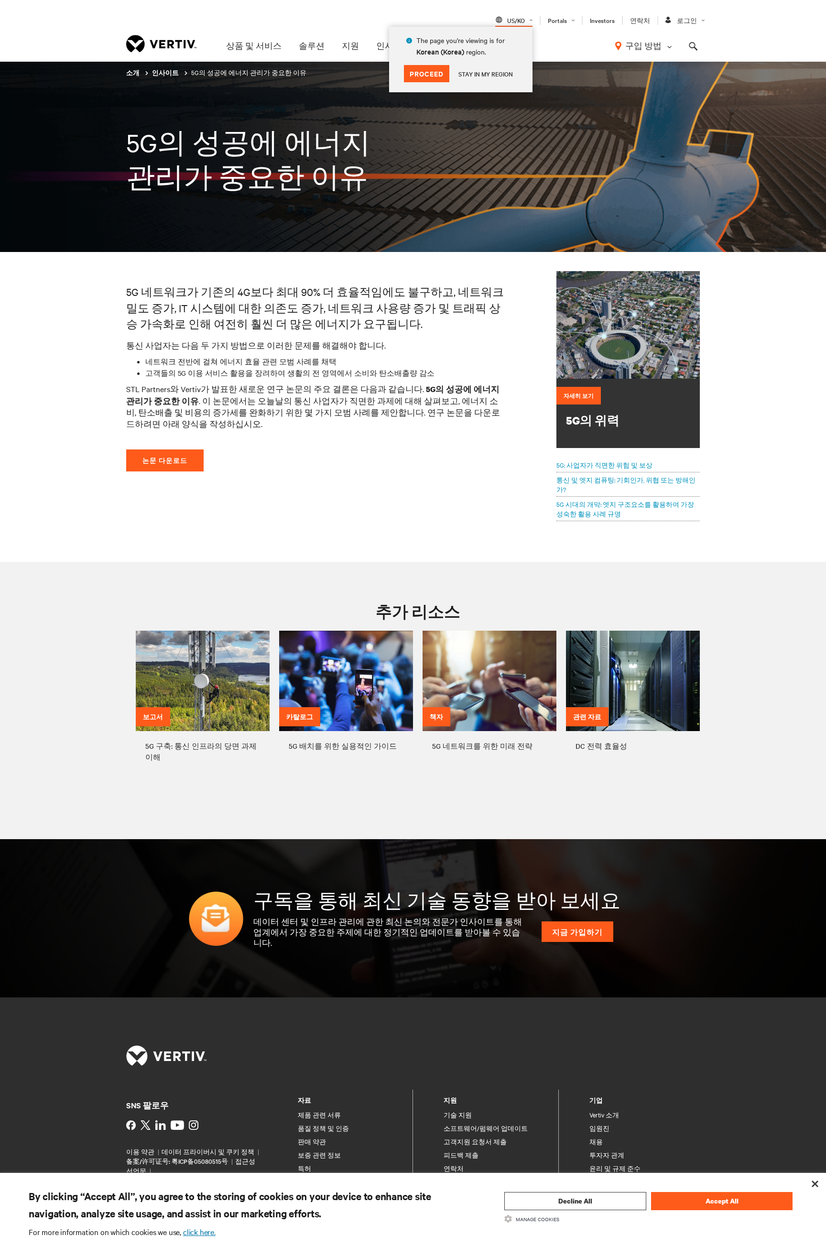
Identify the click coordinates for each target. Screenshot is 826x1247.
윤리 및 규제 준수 (615, 1168)
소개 (133, 73)
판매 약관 (312, 1141)
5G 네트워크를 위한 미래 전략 (482, 746)
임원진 (599, 1128)
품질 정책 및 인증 (323, 1128)
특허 (304, 1168)
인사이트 (166, 73)
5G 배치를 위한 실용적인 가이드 (343, 746)
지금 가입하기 (577, 932)
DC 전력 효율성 (601, 746)
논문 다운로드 (164, 460)
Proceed (427, 73)
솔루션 (312, 45)
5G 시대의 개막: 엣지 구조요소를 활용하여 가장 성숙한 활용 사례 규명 (625, 509)
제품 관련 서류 (319, 1114)
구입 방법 (643, 45)
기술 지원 (458, 1114)
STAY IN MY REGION (485, 73)
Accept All (722, 1200)
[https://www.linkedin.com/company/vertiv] (160, 1125)
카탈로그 (299, 716)
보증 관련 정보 (319, 1154)
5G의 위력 (593, 420)
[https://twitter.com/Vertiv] (146, 1125)
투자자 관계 (606, 1154)
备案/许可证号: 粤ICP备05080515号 (177, 1161)
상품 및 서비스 (254, 45)
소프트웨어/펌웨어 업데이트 (486, 1128)
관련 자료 (587, 716)
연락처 (640, 20)
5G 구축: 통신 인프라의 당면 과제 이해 (201, 751)
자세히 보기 (579, 395)
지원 (350, 45)
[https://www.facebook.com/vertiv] (131, 1125)
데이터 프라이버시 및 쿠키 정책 (208, 1151)
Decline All (575, 1200)
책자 (436, 716)
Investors (602, 20)
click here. (199, 1231)
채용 (596, 1141)
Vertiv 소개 (604, 1114)
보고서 (153, 716)
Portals (557, 20)
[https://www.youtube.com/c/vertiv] (177, 1125)
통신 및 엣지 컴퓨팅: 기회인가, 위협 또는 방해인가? (626, 484)
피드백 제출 (461, 1154)
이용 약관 (140, 1151)
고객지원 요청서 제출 (475, 1141)
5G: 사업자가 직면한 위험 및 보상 (604, 464)
